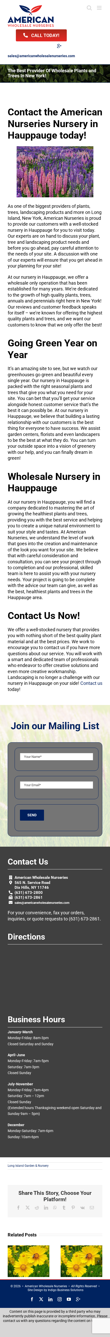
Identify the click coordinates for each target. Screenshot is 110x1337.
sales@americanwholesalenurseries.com (41, 56)
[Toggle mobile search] (89, 7)
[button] (11, 1261)
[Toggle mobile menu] (99, 7)
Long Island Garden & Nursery (28, 1166)
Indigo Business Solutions (65, 1290)
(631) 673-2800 (29, 892)
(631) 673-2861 (29, 897)
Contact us (91, 683)
